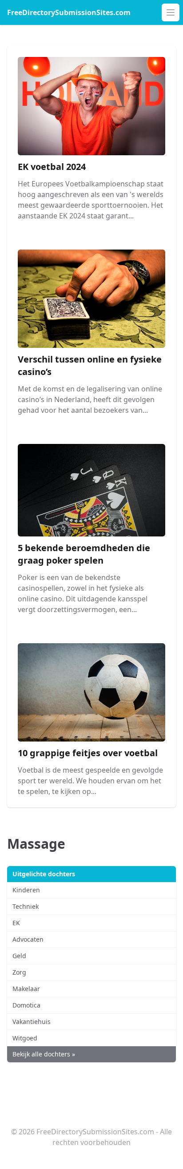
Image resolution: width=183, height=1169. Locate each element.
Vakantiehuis (31, 1021)
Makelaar (26, 988)
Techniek (25, 906)
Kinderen (26, 890)
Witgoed (24, 1038)
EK (16, 923)
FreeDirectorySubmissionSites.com (69, 12)
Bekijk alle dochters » (43, 1054)
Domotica (26, 1005)
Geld (19, 955)
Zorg (19, 972)
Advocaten (28, 939)
